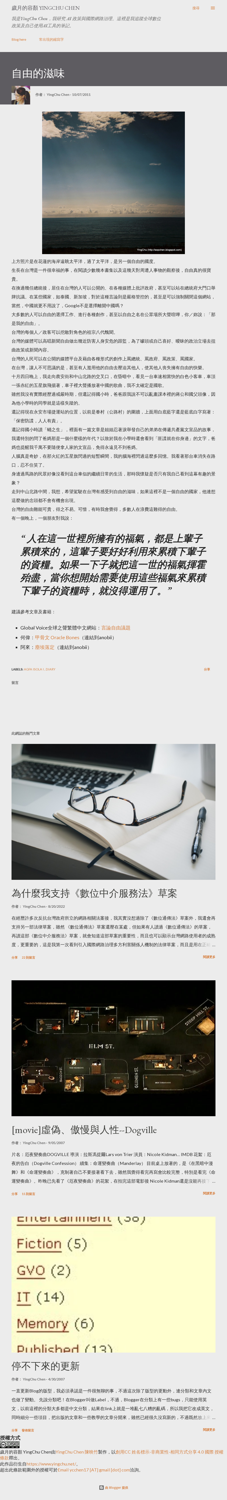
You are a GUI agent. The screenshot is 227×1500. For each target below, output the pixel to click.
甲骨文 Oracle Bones (57, 637)
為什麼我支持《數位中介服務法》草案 (94, 893)
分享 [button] (207, 669)
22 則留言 (28, 957)
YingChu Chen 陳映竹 (77, 1451)
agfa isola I (34, 669)
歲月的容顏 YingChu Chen (46, 7)
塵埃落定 (45, 647)
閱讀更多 (209, 957)
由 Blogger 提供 (116, 1487)
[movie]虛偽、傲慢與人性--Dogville (84, 1129)
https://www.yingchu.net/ (51, 1463)
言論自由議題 (116, 628)
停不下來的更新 (46, 1366)
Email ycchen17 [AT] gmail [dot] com (94, 1469)
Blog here (19, 39)
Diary (50, 669)
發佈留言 (28, 1430)
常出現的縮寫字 (51, 39)
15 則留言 (28, 1194)
